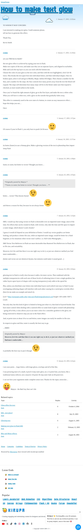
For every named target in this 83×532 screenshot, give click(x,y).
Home (3, 446)
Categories (10, 446)
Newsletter (72, 503)
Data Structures (62, 499)
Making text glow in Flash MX (12, 426)
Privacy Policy (42, 446)
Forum (62, 503)
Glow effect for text (8, 405)
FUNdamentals (30, 503)
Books (54, 503)
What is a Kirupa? (13, 475)
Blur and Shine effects (9, 434)
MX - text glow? (7, 413)
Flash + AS (44, 503)
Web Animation (28, 499)
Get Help (10, 488)
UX (4, 503)
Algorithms (47, 499)
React (74, 499)
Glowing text (5, 421)
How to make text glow (36, 9)
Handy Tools (11, 484)
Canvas (10, 503)
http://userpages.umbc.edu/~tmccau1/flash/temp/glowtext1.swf (30, 297)
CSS (38, 499)
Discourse (13, 452)
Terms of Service (30, 446)
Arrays (19, 503)
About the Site (12, 479)
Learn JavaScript (11, 499)
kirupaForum (5, 2)
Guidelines (19, 446)
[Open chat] (78, 527)
